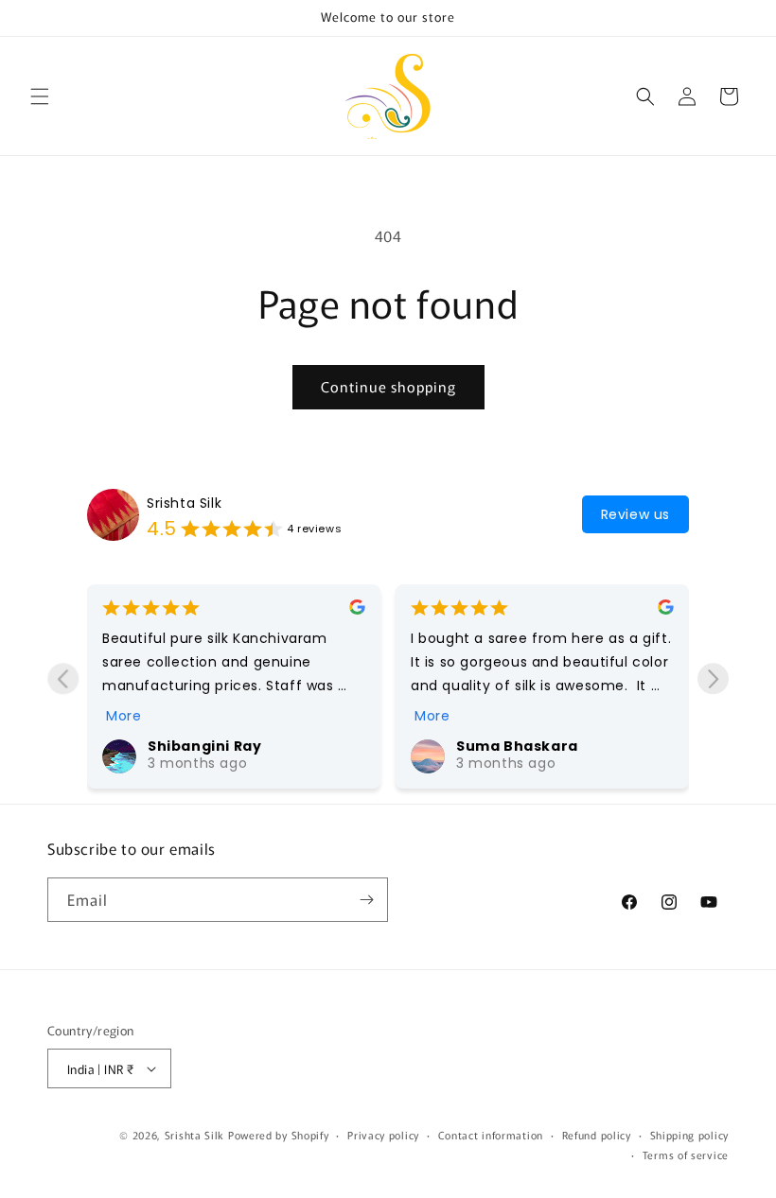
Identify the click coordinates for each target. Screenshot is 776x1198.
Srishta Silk (184, 503)
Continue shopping (388, 386)
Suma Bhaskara (517, 746)
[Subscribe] (366, 899)
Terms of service (686, 1154)
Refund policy (596, 1134)
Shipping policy (690, 1134)
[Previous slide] (63, 678)
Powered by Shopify (278, 1134)
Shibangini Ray (204, 746)
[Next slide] (713, 678)
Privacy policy (383, 1134)
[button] (40, 96)
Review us (635, 514)
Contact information (490, 1134)
